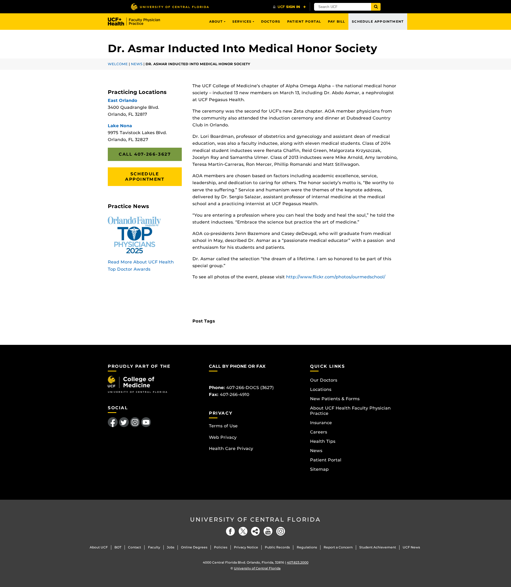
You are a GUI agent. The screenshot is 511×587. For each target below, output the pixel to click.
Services (242, 21)
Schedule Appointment (378, 21)
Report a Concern (338, 547)
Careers (318, 432)
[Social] (255, 531)
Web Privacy (223, 437)
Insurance (321, 422)
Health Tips (322, 441)
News (136, 64)
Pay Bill (336, 21)
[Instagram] (280, 531)
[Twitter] (243, 531)
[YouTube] (268, 531)
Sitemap (319, 469)
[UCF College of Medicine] (137, 383)
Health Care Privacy (231, 448)
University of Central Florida (255, 519)
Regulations (307, 547)
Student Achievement (377, 547)
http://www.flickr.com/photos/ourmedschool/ (335, 276)
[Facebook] (230, 531)
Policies (220, 547)
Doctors (270, 21)
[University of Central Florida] (169, 6)
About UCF (99, 547)
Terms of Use (223, 425)
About (216, 21)
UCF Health (138, 21)
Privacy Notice (246, 547)
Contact (134, 547)
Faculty (154, 547)
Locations (320, 389)
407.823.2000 (297, 562)
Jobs (170, 547)
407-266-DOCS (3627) (250, 387)
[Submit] (376, 7)
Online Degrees (194, 547)
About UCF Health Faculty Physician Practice (350, 411)
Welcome (118, 64)
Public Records (277, 547)
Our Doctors (323, 380)
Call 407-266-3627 (145, 154)
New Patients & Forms (335, 398)
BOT (117, 547)
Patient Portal (304, 21)
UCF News (411, 547)
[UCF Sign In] (289, 6)
